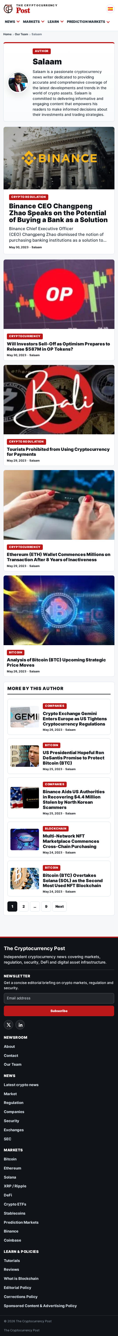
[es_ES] (110, 8)
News (10, 22)
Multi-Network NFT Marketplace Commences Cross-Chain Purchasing (71, 841)
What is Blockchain (21, 1278)
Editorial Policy (17, 1287)
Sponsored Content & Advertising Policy (40, 1306)
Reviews (11, 1269)
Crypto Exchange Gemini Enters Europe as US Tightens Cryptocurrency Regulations (75, 719)
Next (59, 906)
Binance (11, 1231)
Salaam (37, 247)
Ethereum (12, 1168)
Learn (53, 22)
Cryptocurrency (25, 336)
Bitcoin (15, 652)
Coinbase (12, 1240)
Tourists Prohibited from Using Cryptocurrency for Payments (58, 452)
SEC (7, 1139)
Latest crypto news (21, 1085)
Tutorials (12, 1260)
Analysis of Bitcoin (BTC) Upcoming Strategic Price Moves (56, 662)
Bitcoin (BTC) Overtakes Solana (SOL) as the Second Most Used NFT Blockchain (73, 880)
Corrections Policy (21, 1296)
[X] (8, 1024)
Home (7, 34)
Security (11, 1121)
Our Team (21, 34)
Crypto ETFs (15, 1204)
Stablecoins (15, 1213)
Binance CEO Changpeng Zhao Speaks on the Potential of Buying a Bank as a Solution (58, 213)
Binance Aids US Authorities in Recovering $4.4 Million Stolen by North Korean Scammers (74, 799)
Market (10, 1094)
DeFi (8, 1195)
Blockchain (55, 828)
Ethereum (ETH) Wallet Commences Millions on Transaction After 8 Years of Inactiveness (58, 557)
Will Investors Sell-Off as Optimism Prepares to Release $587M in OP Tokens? (58, 346)
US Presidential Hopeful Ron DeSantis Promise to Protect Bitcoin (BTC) (73, 758)
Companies (54, 706)
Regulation (13, 1102)
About (9, 1046)
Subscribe (59, 1011)
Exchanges (14, 1130)
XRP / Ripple (15, 1186)
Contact (11, 1055)
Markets (31, 22)
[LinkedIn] (20, 1024)
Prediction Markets (86, 22)
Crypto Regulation (28, 197)
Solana (10, 1177)
